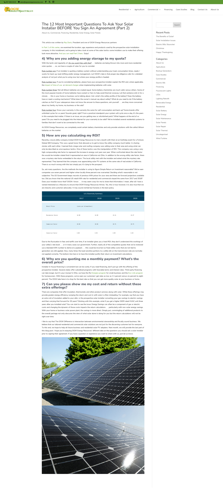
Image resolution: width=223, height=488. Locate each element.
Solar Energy (84, 33)
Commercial (153, 10)
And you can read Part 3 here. (71, 53)
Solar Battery (161, 110)
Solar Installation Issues (166, 40)
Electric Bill (160, 83)
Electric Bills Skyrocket (165, 44)
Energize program (99, 273)
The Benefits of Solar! (165, 36)
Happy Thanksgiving (164, 52)
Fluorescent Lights (163, 91)
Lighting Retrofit (162, 98)
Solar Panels (95, 33)
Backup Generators (164, 71)
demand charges (72, 85)
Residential (124, 10)
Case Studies (181, 10)
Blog (192, 10)
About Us (215, 10)
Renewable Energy (163, 102)
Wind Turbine (161, 138)
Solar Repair (161, 126)
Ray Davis (68, 42)
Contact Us (202, 10)
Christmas (160, 48)
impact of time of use (53, 85)
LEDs (158, 94)
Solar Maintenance (163, 118)
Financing (168, 10)
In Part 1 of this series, (51, 47)
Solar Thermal (162, 130)
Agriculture (139, 10)
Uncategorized (162, 134)
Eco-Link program (135, 273)
